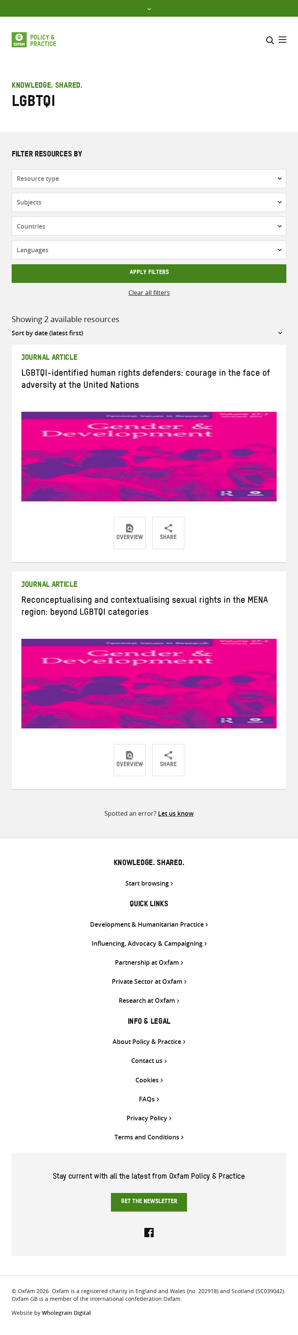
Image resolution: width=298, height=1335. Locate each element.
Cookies (147, 1080)
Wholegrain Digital (66, 1312)
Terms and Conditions (146, 1137)
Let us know (176, 813)
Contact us (147, 1061)
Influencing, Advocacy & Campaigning (147, 943)
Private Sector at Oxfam (147, 981)
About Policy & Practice (147, 1041)
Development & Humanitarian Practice (147, 924)
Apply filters (149, 273)
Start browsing (147, 883)
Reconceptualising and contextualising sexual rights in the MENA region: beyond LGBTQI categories (144, 607)
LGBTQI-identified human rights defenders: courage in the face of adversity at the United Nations (145, 380)
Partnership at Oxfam (147, 962)
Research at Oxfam (147, 1000)
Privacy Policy (146, 1118)
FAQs (147, 1099)
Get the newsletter (149, 1202)
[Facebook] (149, 1231)
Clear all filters (149, 292)
